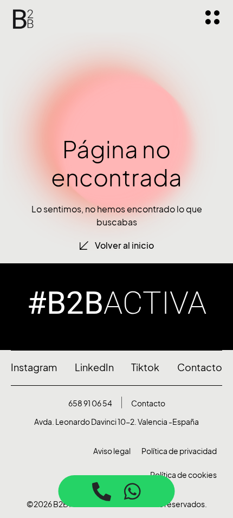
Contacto (148, 403)
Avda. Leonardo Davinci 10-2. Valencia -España (116, 421)
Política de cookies (183, 475)
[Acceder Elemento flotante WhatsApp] (132, 491)
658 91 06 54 (90, 403)
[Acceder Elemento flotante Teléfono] (102, 491)
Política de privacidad (179, 451)
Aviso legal (112, 451)
